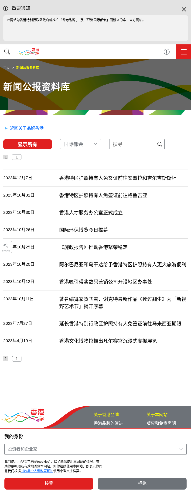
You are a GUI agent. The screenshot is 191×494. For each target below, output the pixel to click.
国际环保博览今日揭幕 (83, 230)
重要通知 (167, 51)
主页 (6, 67)
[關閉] (184, 11)
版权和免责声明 (161, 423)
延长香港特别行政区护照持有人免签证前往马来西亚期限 (120, 323)
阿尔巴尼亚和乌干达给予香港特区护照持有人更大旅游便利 (122, 264)
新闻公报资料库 (27, 67)
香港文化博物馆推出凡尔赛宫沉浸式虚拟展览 (108, 341)
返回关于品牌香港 (27, 128)
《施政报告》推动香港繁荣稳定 (93, 247)
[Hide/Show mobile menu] (183, 51)
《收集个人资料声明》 (37, 471)
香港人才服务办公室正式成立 (91, 212)
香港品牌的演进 (108, 423)
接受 (49, 483)
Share (6, 250)
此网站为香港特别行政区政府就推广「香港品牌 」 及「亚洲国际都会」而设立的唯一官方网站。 (76, 20)
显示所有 (27, 144)
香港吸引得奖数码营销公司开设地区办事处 (105, 281)
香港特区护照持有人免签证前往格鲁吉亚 (103, 195)
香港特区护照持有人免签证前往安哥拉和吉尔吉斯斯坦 (118, 178)
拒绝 (142, 483)
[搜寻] (7, 51)
